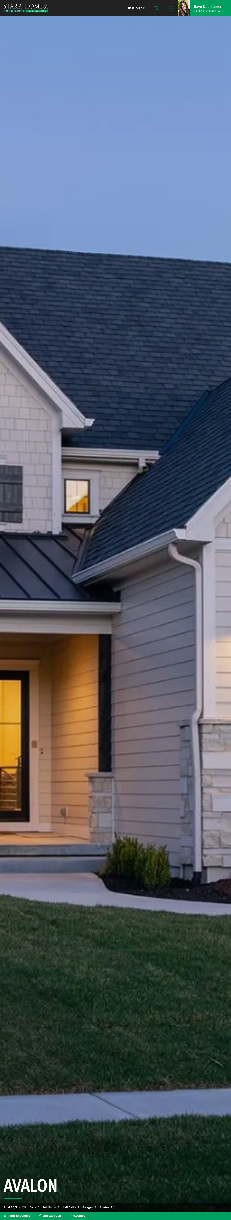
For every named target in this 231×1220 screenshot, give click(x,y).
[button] (204, 8)
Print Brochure (19, 1216)
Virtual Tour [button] (52, 1216)
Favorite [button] (79, 1216)
